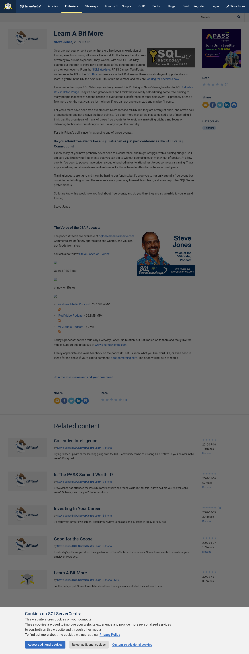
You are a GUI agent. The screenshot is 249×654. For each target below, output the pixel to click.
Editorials (71, 6)
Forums (110, 6)
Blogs (171, 6)
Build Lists (189, 6)
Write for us (237, 6)
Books (156, 6)
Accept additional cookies (45, 644)
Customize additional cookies (132, 644)
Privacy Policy (110, 635)
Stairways (91, 6)
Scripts (126, 6)
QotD (142, 6)
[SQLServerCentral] (8, 6)
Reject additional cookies (89, 644)
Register (198, 6)
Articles (53, 6)
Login (215, 6)
